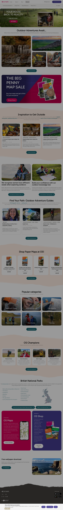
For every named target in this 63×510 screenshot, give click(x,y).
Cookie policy (7, 508)
